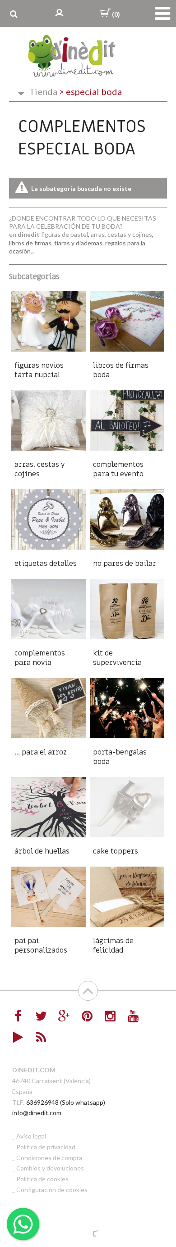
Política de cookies (42, 1179)
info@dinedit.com (36, 1112)
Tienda (43, 91)
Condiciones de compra (49, 1157)
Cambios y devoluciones (50, 1168)
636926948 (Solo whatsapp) (65, 1102)
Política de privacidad (45, 1147)
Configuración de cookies (52, 1189)
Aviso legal (31, 1136)
